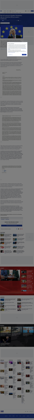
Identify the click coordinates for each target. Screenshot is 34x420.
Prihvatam (24, 54)
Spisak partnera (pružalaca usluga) (11, 52)
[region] (17, 49)
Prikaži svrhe (10, 54)
